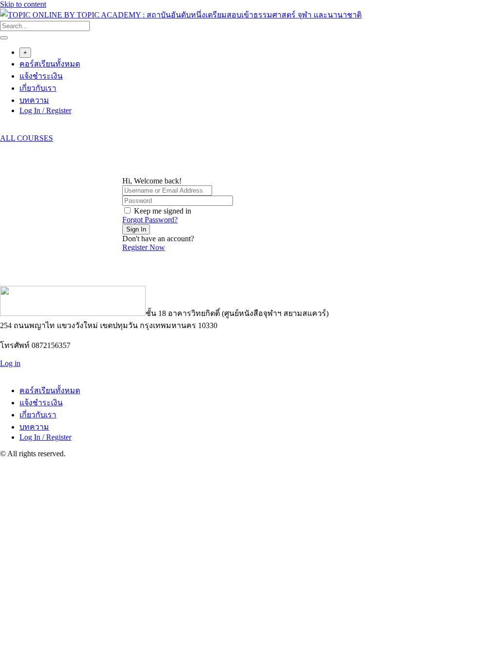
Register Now (143, 247)
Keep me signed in (162, 211)
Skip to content (23, 4)
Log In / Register (45, 110)
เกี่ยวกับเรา (37, 88)
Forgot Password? (150, 219)
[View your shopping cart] (5, 129)
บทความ (34, 100)
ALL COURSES (26, 138)
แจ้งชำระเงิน (41, 76)
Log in (10, 363)
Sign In (136, 229)
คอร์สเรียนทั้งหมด (49, 64)
